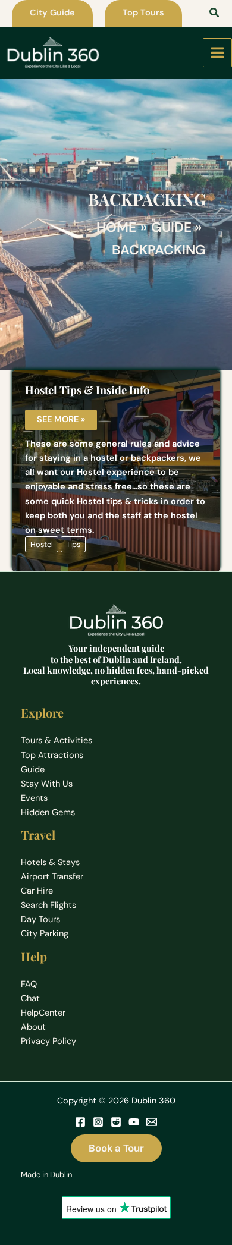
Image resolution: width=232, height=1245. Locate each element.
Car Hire (37, 891)
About (33, 1027)
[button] (52, 13)
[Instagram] (98, 1122)
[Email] (151, 1122)
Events (34, 798)
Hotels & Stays (50, 862)
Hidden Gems (48, 812)
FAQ (29, 984)
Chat (30, 998)
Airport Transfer (52, 876)
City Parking (44, 933)
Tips (73, 544)
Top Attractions (52, 755)
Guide (33, 769)
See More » (60, 420)
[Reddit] (116, 1122)
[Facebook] (80, 1122)
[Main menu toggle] (217, 52)
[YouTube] (133, 1122)
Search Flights (48, 905)
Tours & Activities (56, 740)
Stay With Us (47, 784)
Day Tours (40, 919)
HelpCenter (43, 1012)
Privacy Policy (48, 1041)
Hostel (41, 544)
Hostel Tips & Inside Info (87, 389)
